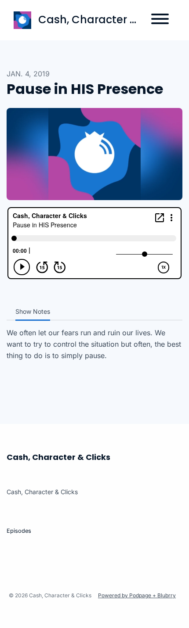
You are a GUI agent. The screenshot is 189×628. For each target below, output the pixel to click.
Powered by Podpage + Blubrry (137, 595)
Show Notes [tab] (32, 311)
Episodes (19, 531)
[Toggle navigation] (160, 20)
